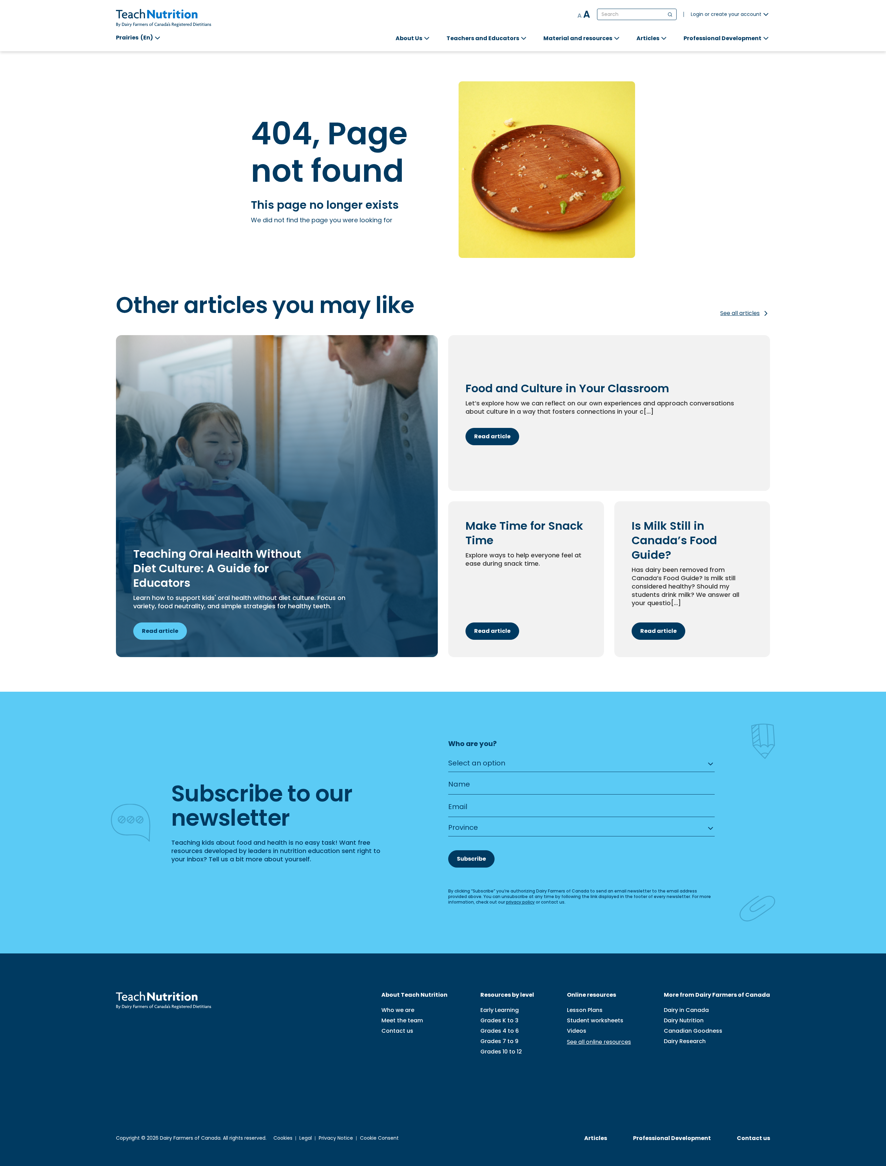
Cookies (282, 1137)
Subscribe (471, 859)
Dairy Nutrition (684, 1020)
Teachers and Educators (482, 38)
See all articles (740, 313)
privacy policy (520, 902)
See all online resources (599, 1042)
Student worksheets (595, 1020)
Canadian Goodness (693, 1031)
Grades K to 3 (499, 1020)
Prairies (134, 38)
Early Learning (499, 1010)
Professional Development (722, 38)
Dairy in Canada (686, 1010)
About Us (409, 38)
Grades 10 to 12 (501, 1051)
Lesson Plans (585, 1010)
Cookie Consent (379, 1137)
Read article (160, 631)
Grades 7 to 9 (499, 1041)
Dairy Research (685, 1041)
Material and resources (577, 38)
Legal (305, 1137)
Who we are (397, 1010)
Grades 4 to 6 (499, 1031)
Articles (647, 38)
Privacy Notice (336, 1137)
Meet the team (402, 1020)
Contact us (397, 1031)
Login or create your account (726, 14)
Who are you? (472, 743)
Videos (576, 1031)
